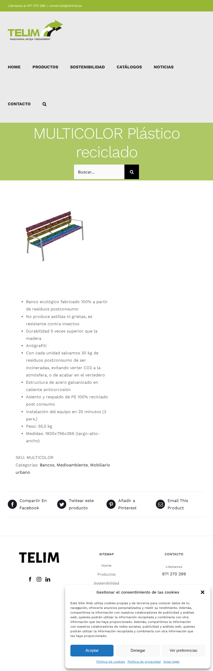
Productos (106, 574)
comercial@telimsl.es (65, 6)
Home (106, 565)
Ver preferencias (183, 650)
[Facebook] (30, 579)
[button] (202, 592)
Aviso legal (171, 661)
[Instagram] (39, 579)
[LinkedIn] (47, 579)
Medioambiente (72, 464)
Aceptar (92, 650)
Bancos (47, 464)
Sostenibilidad (106, 583)
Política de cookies (110, 661)
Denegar (138, 650)
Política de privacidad (144, 661)
